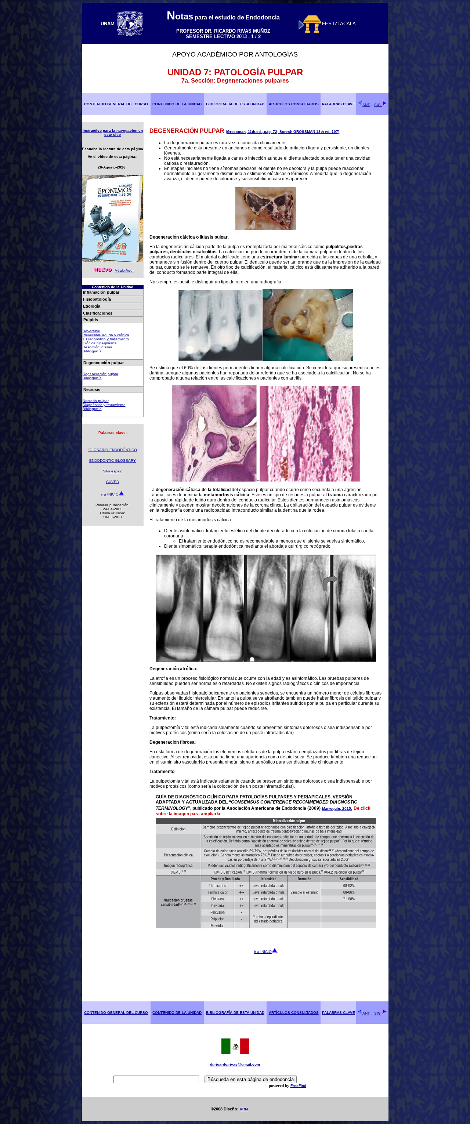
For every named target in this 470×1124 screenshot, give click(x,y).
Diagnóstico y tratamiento (104, 405)
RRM (244, 1109)
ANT (366, 105)
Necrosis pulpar (96, 401)
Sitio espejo (113, 471)
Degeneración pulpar (100, 374)
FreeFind (298, 1086)
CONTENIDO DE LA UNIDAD (177, 104)
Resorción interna (97, 347)
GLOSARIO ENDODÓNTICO (112, 450)
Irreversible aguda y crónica (106, 335)
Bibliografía (92, 351)
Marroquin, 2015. (337, 808)
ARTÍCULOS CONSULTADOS (294, 104)
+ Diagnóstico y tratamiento (106, 339)
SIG (378, 105)
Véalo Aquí (124, 270)
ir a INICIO (110, 494)
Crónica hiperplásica (100, 343)
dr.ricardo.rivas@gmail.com (235, 1064)
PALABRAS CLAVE (338, 104)
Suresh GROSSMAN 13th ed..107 (308, 132)
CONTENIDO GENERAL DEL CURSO (116, 104)
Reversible (91, 331)
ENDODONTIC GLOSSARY (112, 460)
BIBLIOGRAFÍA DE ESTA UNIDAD (235, 104)
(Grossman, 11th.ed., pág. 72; (252, 132)
